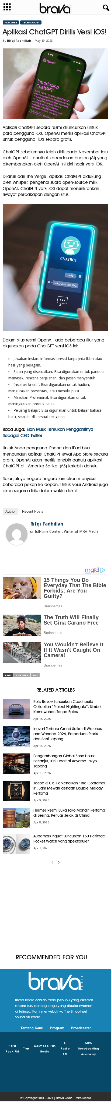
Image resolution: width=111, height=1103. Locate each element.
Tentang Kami (31, 1028)
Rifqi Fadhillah (19, 40)
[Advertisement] (55, 909)
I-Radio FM (65, 1048)
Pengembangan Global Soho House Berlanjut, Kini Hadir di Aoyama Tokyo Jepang (65, 761)
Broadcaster (81, 1028)
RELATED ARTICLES (55, 690)
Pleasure (11, 22)
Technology (31, 22)
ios (35, 675)
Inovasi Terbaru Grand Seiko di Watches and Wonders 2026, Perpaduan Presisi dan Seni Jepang (67, 734)
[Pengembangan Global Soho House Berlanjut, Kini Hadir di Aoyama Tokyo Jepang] (16, 763)
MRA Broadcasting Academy (88, 1048)
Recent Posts (32, 511)
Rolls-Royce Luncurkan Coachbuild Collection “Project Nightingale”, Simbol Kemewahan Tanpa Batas (67, 706)
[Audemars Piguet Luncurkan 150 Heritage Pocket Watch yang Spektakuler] (16, 844)
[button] (105, 8)
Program (57, 1028)
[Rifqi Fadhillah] (16, 534)
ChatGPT (22, 675)
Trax (26, 1048)
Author (10, 511)
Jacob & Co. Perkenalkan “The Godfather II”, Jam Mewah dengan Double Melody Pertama (69, 788)
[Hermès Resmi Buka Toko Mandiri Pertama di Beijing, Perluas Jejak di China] (16, 818)
